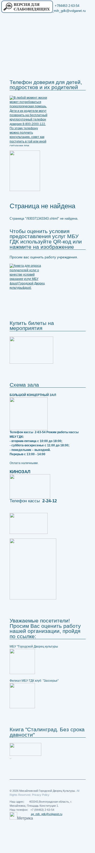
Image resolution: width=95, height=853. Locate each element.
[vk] (81, 31)
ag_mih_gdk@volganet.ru (46, 814)
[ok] (72, 31)
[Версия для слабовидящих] (27, 7)
